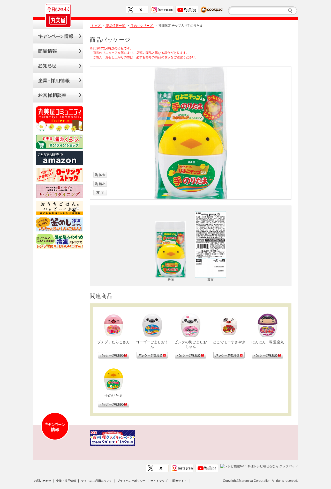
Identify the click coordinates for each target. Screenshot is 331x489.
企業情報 (58, 80)
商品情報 (58, 50)
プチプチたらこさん (113, 342)
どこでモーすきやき (229, 342)
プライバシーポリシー (131, 480)
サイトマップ (159, 480)
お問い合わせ (42, 480)
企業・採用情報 (66, 480)
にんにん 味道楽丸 (267, 342)
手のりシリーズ (142, 25)
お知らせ (58, 65)
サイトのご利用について (96, 480)
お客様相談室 (58, 95)
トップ (95, 25)
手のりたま (113, 395)
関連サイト (179, 480)
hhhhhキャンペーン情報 (58, 36)
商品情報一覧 (115, 25)
